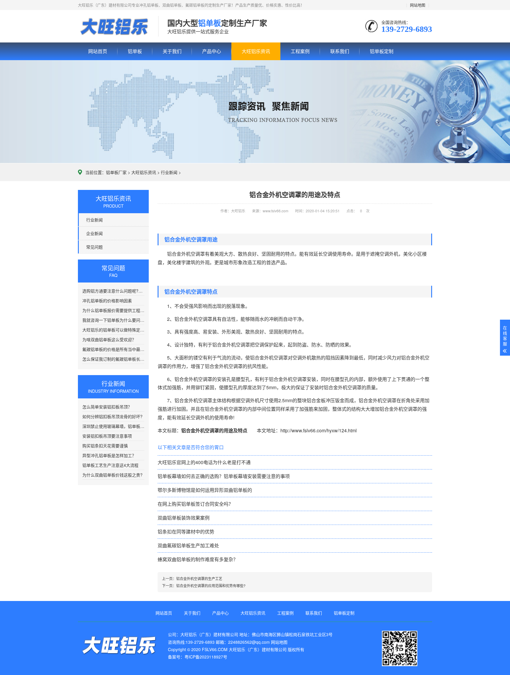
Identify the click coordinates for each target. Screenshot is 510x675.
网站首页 (97, 51)
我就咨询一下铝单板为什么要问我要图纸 (113, 320)
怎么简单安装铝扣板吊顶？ (107, 407)
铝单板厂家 (116, 172)
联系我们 (339, 51)
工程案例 (300, 51)
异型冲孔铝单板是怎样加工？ (109, 455)
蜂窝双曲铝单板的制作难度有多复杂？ (198, 559)
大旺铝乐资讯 (256, 51)
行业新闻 (169, 172)
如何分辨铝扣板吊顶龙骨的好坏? (112, 416)
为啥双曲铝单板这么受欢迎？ (109, 339)
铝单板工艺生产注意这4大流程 (110, 465)
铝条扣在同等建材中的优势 (186, 531)
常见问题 (94, 247)
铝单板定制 (381, 51)
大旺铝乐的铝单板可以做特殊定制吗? (113, 330)
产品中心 (211, 51)
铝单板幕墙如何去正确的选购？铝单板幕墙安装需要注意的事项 (224, 476)
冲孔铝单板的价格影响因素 (107, 300)
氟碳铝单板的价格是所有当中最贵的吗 (113, 349)
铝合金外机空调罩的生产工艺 (199, 578)
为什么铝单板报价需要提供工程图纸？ (113, 310)
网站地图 (417, 5)
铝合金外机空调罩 (193, 400)
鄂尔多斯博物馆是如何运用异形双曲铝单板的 (205, 490)
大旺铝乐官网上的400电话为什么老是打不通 (204, 462)
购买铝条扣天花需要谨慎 (105, 446)
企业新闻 (94, 233)
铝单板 (113, 26)
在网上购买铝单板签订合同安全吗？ (195, 503)
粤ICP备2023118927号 (205, 657)
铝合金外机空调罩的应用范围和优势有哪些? (211, 585)
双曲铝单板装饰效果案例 (184, 517)
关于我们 (172, 51)
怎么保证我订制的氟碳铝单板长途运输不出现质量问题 (113, 359)
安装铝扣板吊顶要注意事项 (107, 436)
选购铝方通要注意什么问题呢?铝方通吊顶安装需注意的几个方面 (113, 291)
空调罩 (205, 379)
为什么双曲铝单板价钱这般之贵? (112, 475)
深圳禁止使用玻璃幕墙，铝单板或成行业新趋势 (113, 426)
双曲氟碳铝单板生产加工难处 (188, 545)
